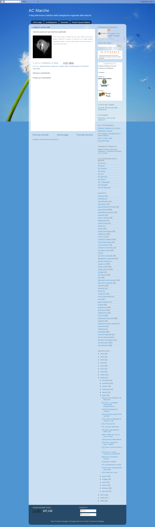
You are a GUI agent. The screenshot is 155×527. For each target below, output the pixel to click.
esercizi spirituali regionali (83, 36)
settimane (101, 326)
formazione (85, 66)
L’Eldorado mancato (105, 131)
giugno (105, 476)
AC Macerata (102, 177)
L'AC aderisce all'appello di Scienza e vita (111, 420)
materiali (101, 286)
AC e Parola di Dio (108, 424)
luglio (104, 395)
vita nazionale (103, 345)
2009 (102, 375)
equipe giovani (74, 66)
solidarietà (101, 329)
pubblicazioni (102, 313)
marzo (104, 485)
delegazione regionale (106, 258)
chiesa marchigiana (105, 231)
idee (99, 277)
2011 (102, 369)
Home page (37, 22)
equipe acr (54, 66)
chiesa (100, 229)
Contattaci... (102, 72)
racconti (101, 315)
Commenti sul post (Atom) (49, 139)
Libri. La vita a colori (105, 138)
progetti (100, 305)
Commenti (86, 514)
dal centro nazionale (105, 256)
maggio (105, 479)
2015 (102, 357)
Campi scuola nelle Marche (111, 439)
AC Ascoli (101, 166)
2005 (102, 501)
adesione (101, 196)
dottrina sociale (103, 261)
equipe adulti (63, 66)
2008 (102, 378)
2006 (102, 498)
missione (101, 288)
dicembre (105, 380)
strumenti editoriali (104, 334)
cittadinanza (102, 234)
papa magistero (103, 302)
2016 (102, 354)
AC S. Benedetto (104, 182)
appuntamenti (45, 66)
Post (84, 511)
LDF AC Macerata (104, 188)
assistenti (101, 215)
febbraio (105, 488)
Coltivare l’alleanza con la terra (109, 128)
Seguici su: (102, 76)
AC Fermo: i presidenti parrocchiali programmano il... (110, 404)
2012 (102, 366)
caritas (100, 226)
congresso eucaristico (106, 248)
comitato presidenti (105, 239)
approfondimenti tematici (107, 207)
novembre (106, 383)
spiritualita (36, 69)
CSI (99, 253)
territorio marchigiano (105, 340)
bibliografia (102, 220)
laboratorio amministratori (107, 280)
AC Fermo (101, 171)
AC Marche (39, 10)
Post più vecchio (85, 135)
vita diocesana (103, 343)
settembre (106, 389)
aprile (104, 482)
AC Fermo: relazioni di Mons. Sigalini (110, 443)
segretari (101, 321)
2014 (102, 360)
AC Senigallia (102, 185)
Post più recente (41, 135)
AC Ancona (102, 163)
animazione (102, 204)
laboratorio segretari (105, 283)
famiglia (100, 272)
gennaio (105, 491)
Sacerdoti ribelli (103, 141)
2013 (102, 363)
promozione (102, 310)
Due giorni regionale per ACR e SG (110, 431)
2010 (102, 372)
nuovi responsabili (104, 296)
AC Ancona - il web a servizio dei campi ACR (111, 453)
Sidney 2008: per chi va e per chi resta (111, 435)
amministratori (103, 201)
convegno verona (104, 250)
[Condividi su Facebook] (70, 63)
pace (99, 299)
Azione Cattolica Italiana (81, 22)
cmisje (86, 521)
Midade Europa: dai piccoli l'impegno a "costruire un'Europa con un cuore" (109, 151)
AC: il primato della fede (110, 427)
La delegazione (51, 22)
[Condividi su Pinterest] (73, 63)
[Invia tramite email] (64, 63)
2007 (102, 495)
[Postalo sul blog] (66, 63)
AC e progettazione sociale (111, 465)
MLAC (100, 291)
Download (64, 22)
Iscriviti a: (101, 90)
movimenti (101, 294)
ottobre (105, 386)
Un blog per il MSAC (109, 462)
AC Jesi (100, 174)
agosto (105, 392)
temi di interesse (104, 337)
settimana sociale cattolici (107, 324)
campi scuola (102, 223)
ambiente (101, 199)
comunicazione (103, 245)
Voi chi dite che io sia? (110, 472)
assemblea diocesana (106, 212)
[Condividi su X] (68, 63)
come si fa (101, 237)
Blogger (101, 521)
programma (102, 307)
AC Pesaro (102, 179)
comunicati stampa (104, 242)
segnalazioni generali (105, 318)
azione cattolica (103, 218)
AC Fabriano (102, 168)
